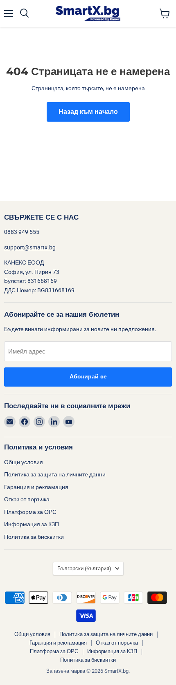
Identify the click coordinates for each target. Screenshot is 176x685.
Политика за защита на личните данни (55, 474)
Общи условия (23, 462)
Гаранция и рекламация (36, 487)
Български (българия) (84, 568)
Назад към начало (88, 111)
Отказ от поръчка (27, 499)
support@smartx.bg (30, 247)
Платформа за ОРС (30, 512)
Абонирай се (88, 376)
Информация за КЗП (31, 524)
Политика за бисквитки (34, 537)
